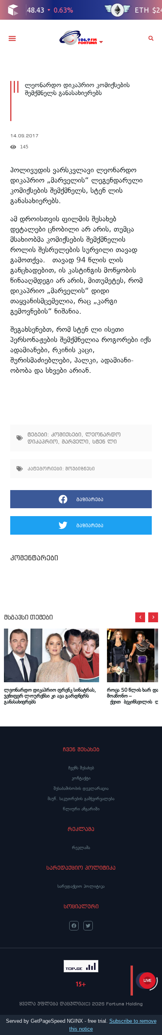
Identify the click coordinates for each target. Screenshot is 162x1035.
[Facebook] (74, 925)
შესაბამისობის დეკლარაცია (81, 788)
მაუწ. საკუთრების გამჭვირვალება (81, 798)
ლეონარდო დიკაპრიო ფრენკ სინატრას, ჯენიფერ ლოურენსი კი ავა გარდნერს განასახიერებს (50, 696)
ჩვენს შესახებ (81, 768)
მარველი (75, 441)
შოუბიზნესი (80, 469)
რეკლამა (81, 847)
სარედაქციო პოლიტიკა (81, 886)
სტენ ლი (104, 441)
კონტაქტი (81, 778)
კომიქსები (66, 434)
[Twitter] (88, 925)
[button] (12, 38)
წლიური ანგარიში (81, 809)
